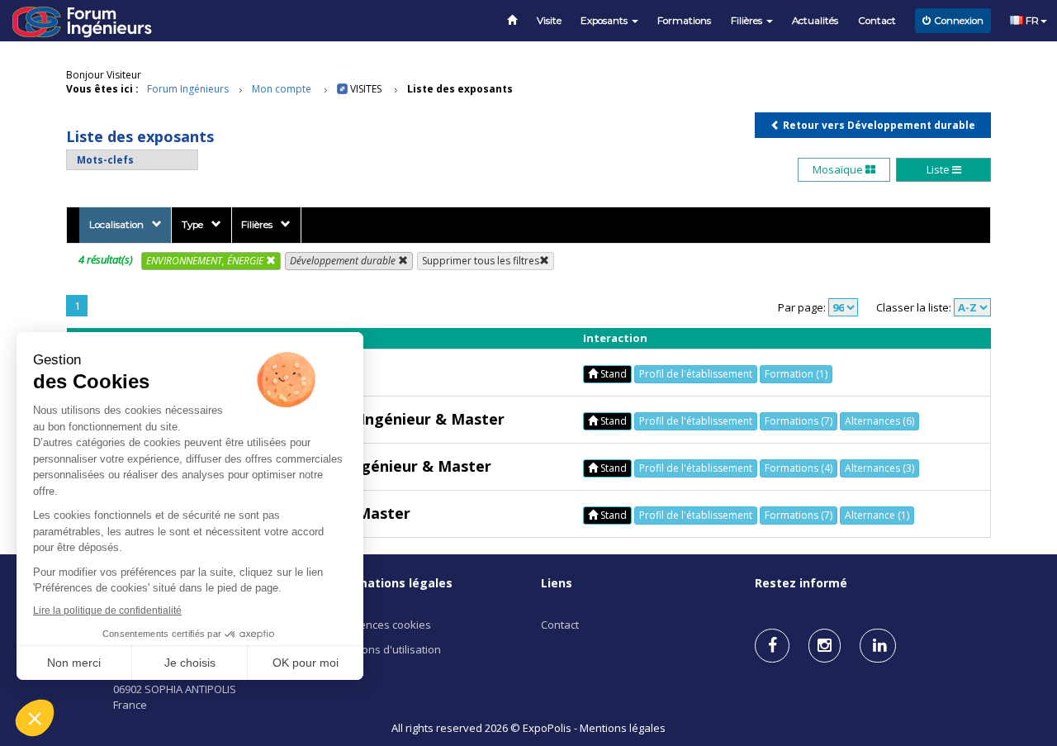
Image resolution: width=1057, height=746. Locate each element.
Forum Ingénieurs (188, 89)
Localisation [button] (116, 224)
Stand (612, 374)
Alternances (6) (879, 421)
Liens (556, 583)
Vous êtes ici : (102, 89)
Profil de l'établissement (695, 374)
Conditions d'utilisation (384, 649)
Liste (939, 169)
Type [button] (192, 224)
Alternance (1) (877, 515)
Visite (549, 20)
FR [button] (1031, 20)
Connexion (959, 20)
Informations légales (390, 583)
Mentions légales (623, 727)
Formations (684, 20)
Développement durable (344, 261)
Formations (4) (798, 468)
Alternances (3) (879, 468)
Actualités (815, 20)
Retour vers (877, 125)
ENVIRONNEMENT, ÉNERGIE (206, 261)
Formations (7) (798, 421)
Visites (366, 89)
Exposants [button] (605, 20)
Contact (877, 20)
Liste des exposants (460, 89)
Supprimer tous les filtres (480, 261)
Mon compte (281, 89)
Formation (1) (796, 374)
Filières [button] (748, 20)
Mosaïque (839, 169)
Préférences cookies (379, 624)
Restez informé (801, 583)
